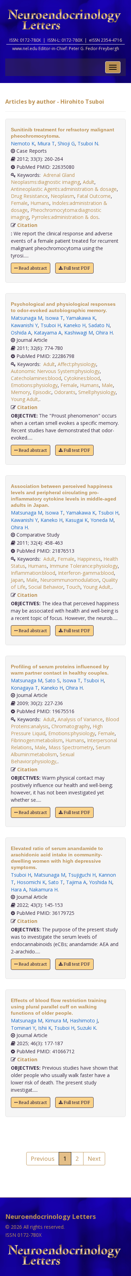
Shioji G (66, 143)
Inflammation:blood (33, 573)
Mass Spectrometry (71, 747)
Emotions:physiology (34, 385)
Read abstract (32, 268)
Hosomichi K (31, 882)
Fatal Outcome (94, 196)
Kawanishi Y (24, 325)
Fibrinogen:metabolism (37, 740)
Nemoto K (23, 143)
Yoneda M (102, 520)
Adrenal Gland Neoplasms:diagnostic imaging (45, 178)
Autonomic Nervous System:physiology (55, 371)
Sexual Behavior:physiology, (42, 758)
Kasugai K (76, 520)
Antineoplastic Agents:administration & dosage (64, 189)
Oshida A (21, 332)
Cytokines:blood (82, 378)
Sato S (52, 680)
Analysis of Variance (80, 719)
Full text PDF (76, 268)
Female (19, 203)
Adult (88, 182)
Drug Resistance (29, 196)
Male (107, 385)
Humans (39, 203)
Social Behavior (45, 587)
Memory (20, 392)
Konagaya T (24, 687)
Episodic (42, 392)
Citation (27, 225)
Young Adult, (25, 399)
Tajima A (76, 882)
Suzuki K (86, 1028)
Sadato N (99, 325)
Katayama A (47, 332)
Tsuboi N (88, 143)
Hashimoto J (84, 1020)
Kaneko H (75, 325)
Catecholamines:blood (36, 378)
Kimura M (56, 1020)
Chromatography (70, 726)
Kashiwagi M (78, 332)
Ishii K (44, 1028)
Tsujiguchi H (82, 874)
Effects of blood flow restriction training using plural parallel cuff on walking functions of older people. (59, 1007)
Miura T (46, 143)
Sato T (55, 882)
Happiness (89, 559)
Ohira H (104, 332)
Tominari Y (23, 1028)
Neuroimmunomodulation (69, 580)
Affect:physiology (77, 364)
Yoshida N (100, 882)
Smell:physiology (97, 392)
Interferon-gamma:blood (86, 573)
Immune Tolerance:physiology (84, 566)
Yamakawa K (80, 318)
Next (94, 1158)
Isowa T (54, 318)
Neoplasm (62, 196)
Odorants (64, 392)
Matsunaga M (26, 318)
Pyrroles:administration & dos (65, 217)
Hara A (18, 889)
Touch (73, 587)
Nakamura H (43, 889)
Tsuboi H (51, 325)
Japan (17, 580)
